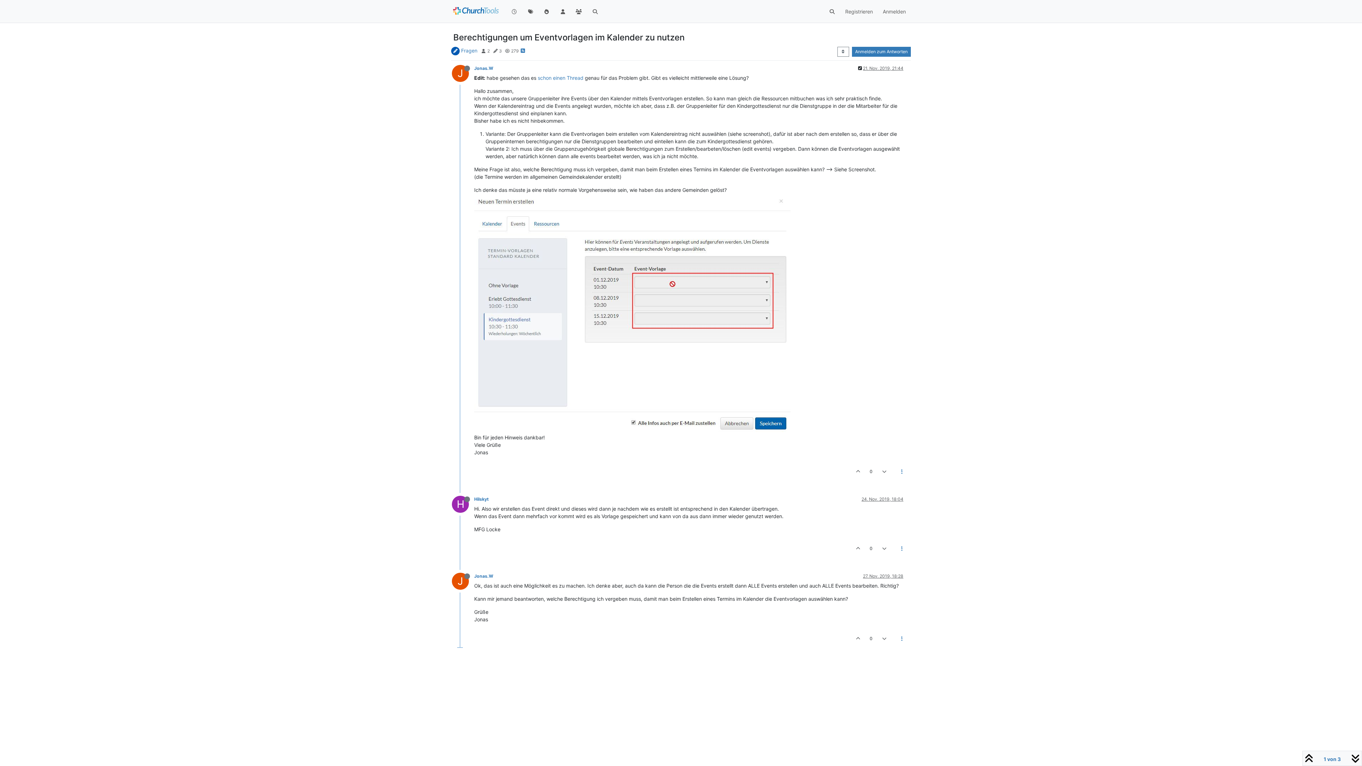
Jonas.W (483, 68)
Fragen (469, 51)
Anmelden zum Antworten (881, 51)
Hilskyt (481, 499)
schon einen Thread (560, 78)
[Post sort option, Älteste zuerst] (843, 52)
